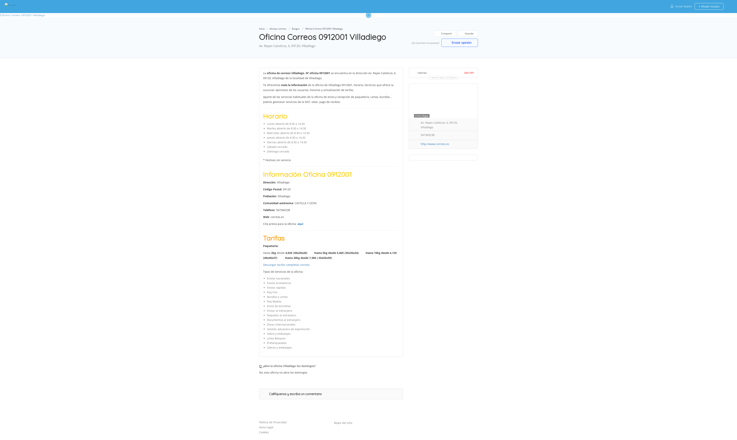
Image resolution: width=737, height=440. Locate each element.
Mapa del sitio (343, 423)
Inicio (262, 28)
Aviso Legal (266, 427)
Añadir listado (710, 6)
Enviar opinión (461, 43)
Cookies (264, 432)
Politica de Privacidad (273, 422)
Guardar (469, 33)
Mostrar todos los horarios (444, 78)
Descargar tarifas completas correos (286, 265)
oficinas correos (277, 28)
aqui (300, 224)
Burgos (296, 28)
